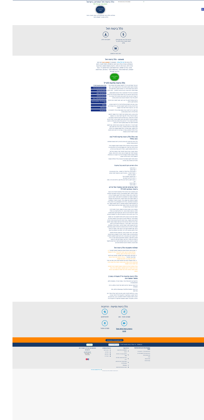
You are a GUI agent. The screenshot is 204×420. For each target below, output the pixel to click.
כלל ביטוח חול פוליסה (88, 95)
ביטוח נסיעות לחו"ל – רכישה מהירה (131, 351)
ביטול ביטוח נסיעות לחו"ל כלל (87, 87)
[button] (202, 9)
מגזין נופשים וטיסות (134, 355)
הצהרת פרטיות (135, 360)
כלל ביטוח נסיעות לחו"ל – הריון (86, 98)
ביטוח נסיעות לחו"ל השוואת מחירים (131, 353)
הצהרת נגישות (135, 358)
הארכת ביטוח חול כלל (88, 90)
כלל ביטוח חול (90, 110)
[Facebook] (75, 359)
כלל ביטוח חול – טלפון (88, 93)
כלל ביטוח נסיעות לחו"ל (87, 85)
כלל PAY (91, 104)
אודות (137, 356)
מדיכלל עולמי (90, 107)
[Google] (74, 359)
